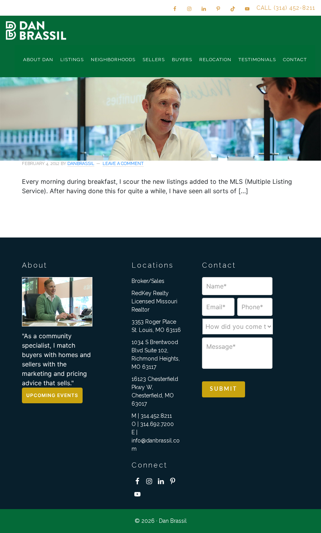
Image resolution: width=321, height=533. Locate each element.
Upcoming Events (52, 395)
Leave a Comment (123, 163)
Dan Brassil (37, 30)
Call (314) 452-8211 (285, 8)
